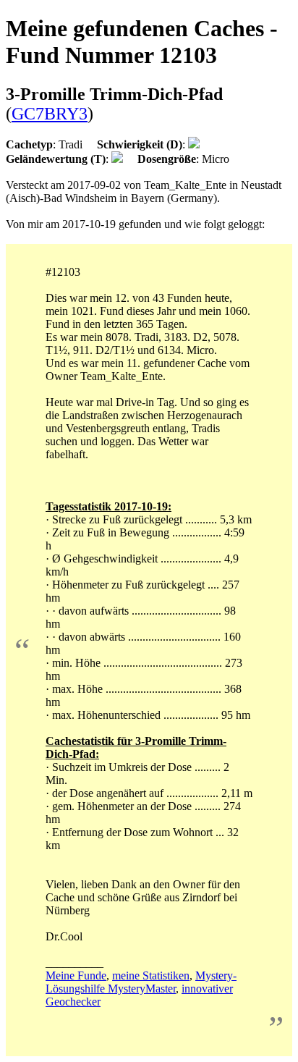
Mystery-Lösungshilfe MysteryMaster (141, 982)
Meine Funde (76, 975)
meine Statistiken (151, 975)
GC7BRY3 (50, 113)
